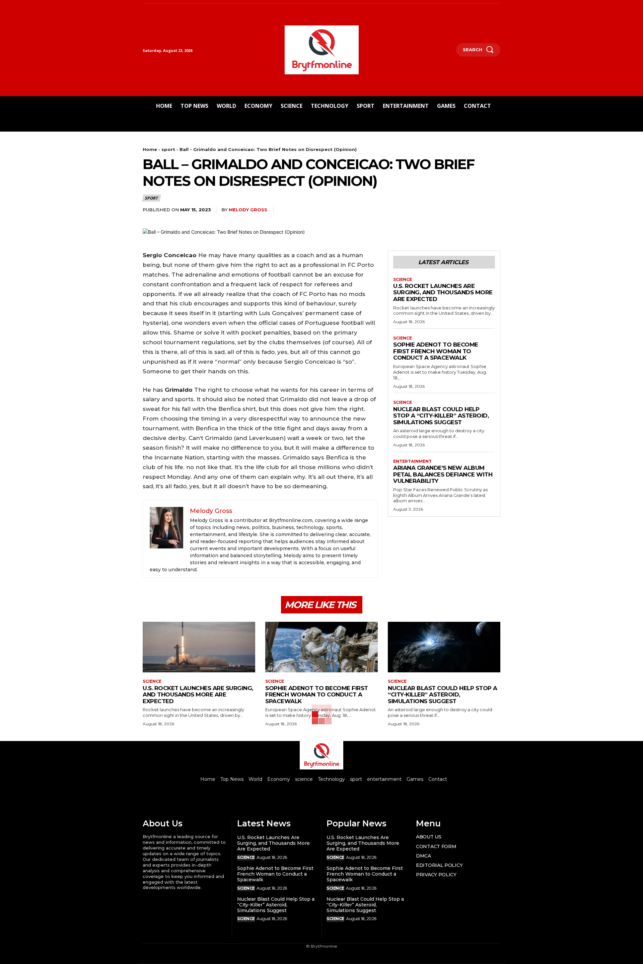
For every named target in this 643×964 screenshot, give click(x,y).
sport (168, 149)
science (402, 279)
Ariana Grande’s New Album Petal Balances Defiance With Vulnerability (442, 474)
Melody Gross (248, 209)
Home (150, 149)
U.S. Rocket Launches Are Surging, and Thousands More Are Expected (443, 292)
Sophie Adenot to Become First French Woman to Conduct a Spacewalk (435, 351)
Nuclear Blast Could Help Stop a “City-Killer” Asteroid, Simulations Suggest (441, 416)
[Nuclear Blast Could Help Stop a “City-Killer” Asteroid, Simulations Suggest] (444, 647)
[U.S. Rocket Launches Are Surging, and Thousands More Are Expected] (199, 647)
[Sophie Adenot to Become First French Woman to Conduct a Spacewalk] (321, 647)
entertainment (412, 461)
